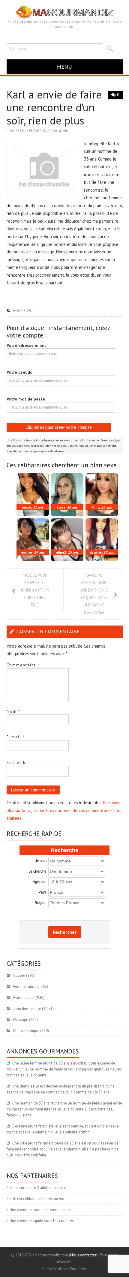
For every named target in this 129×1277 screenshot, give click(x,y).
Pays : (43, 892)
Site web (16, 762)
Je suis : (41, 861)
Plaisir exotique (26, 1030)
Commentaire (23, 665)
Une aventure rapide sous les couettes (42, 1220)
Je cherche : (38, 871)
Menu (64, 66)
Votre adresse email (26, 345)
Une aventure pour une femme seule (40, 1209)
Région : (41, 903)
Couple (19, 975)
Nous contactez (83, 1255)
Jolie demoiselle (27, 1008)
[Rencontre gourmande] (64, 12)
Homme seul (23, 310)
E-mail (16, 737)
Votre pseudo (19, 372)
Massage (20, 1019)
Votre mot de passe (26, 399)
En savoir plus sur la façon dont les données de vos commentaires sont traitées (64, 810)
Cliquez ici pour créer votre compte (59, 427)
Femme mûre (24, 986)
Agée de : (40, 882)
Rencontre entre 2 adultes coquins (38, 1187)
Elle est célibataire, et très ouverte (38, 1198)
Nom (13, 711)
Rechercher (64, 932)
